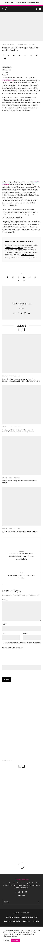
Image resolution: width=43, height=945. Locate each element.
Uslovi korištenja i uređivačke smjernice (21, 917)
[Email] (25, 55)
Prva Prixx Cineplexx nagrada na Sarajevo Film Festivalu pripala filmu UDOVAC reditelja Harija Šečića (21, 380)
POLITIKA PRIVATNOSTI (12, 921)
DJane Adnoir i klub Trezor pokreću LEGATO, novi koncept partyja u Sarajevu (25, 818)
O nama (16, 913)
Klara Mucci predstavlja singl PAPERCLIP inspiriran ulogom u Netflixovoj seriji (20, 800)
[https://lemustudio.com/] (19, 752)
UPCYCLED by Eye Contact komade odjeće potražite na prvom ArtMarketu (26, 838)
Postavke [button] (6, 940)
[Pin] (14, 55)
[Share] (3, 55)
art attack (20, 44)
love (25, 44)
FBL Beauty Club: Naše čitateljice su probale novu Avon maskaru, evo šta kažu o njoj (26, 828)
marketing (26, 921)
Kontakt (35, 921)
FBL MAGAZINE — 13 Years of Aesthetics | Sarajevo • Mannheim (21, 2)
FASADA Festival (8, 80)
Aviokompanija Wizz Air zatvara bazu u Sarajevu (21, 575)
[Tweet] (8, 55)
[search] (38, 901)
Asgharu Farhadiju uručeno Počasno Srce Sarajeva (19, 531)
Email (4, 633)
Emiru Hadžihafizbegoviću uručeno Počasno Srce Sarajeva (19, 481)
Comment (5, 600)
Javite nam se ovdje (27, 254)
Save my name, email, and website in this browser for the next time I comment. (21, 643)
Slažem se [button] (15, 940)
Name (4, 624)
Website (25, 633)
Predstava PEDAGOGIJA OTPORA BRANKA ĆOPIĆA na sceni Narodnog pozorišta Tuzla (21, 555)
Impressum (25, 913)
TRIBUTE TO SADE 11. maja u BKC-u (23, 848)
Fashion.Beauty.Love (8, 44)
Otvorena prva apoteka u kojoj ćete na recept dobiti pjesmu (24, 808)
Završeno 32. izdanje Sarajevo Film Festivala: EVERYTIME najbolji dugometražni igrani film (18, 431)
